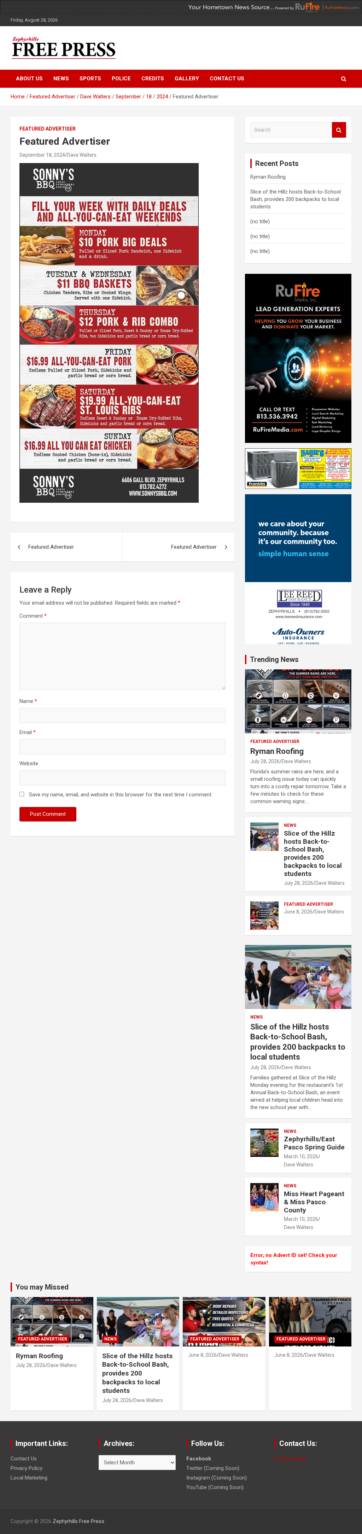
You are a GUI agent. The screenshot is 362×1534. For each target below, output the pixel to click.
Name (28, 701)
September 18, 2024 (42, 155)
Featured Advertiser (47, 129)
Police (121, 78)
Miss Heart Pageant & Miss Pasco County (314, 1202)
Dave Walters (82, 155)
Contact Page (290, 1458)
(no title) (260, 221)
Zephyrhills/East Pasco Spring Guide (314, 1143)
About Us (29, 78)
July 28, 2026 (265, 761)
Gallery (187, 78)
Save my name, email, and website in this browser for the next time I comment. (120, 794)
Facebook (198, 1458)
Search (339, 130)
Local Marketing (29, 1478)
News (61, 78)
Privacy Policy (26, 1468)
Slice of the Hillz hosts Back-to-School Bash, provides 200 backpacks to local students (295, 199)
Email (27, 732)
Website (28, 763)
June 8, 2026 (298, 912)
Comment (33, 616)
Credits (152, 78)
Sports (90, 78)
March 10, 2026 (301, 1156)
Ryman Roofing (268, 177)
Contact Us (227, 78)
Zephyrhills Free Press (78, 1521)
